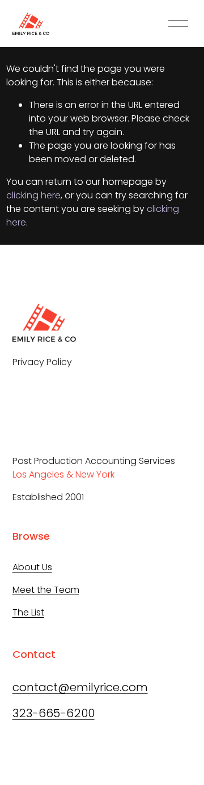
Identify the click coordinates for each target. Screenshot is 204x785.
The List (28, 612)
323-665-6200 (53, 713)
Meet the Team (45, 589)
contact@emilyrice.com (80, 687)
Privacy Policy (42, 361)
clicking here (33, 195)
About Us (32, 567)
